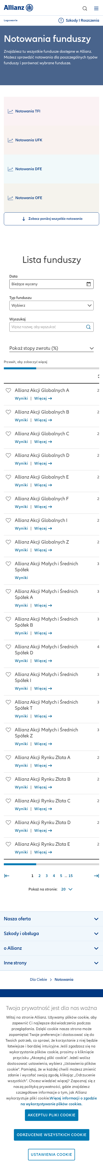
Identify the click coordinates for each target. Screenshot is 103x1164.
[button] (85, 8)
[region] (51, 366)
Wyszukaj (17, 319)
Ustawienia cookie (51, 1154)
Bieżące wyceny (24, 284)
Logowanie (11, 20)
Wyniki (21, 398)
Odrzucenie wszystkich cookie (51, 1134)
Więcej (40, 398)
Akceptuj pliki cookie (51, 1115)
